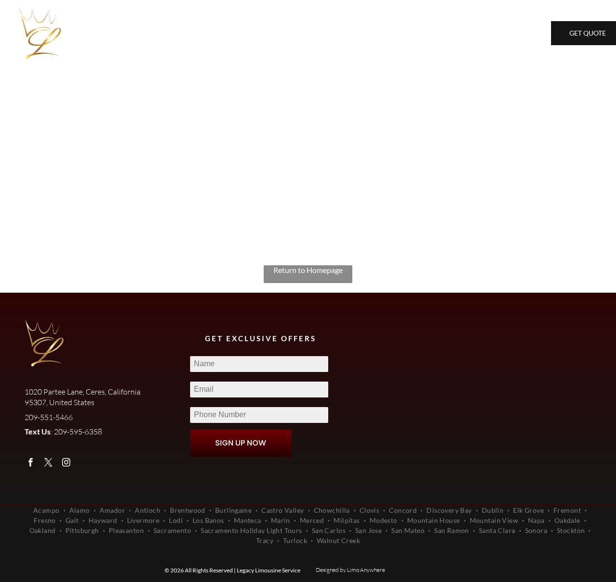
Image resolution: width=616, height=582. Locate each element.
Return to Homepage (308, 269)
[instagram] (66, 464)
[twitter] (48, 464)
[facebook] (31, 464)
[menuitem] (127, 33)
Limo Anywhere (366, 569)
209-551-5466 (449, 34)
